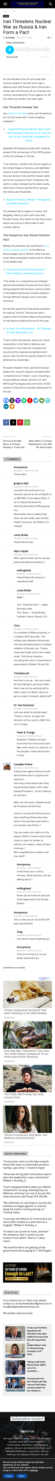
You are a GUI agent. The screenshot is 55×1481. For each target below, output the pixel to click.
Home (5, 11)
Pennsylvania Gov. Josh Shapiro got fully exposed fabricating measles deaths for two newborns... (37, 1382)
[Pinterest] (20, 422)
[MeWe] (6, 406)
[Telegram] (35, 400)
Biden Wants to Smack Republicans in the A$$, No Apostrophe (40, 444)
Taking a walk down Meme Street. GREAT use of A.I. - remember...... (36, 1365)
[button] (50, 4)
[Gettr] (30, 400)
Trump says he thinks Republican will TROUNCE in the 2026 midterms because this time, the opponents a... (37, 1331)
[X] (12, 400)
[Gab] (24, 400)
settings (34, 1470)
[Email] (41, 400)
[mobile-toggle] (5, 4)
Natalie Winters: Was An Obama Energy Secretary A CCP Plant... (36, 1348)
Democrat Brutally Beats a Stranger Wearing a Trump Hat (13, 444)
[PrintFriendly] (47, 400)
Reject (21, 1476)
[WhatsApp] (27, 422)
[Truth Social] (18, 400)
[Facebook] (6, 400)
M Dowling (10, 37)
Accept (9, 1476)
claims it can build (17, 113)
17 (51, 37)
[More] (12, 406)
